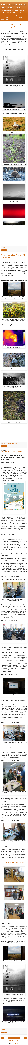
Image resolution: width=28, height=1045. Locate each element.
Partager (4, 250)
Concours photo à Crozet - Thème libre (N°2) (11, 25)
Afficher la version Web (14, 1040)
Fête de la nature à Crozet (11, 452)
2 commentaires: (11, 247)
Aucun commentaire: (12, 443)
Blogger (16, 1043)
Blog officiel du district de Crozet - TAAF (14, 6)
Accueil (14, 1037)
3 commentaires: (11, 1029)
